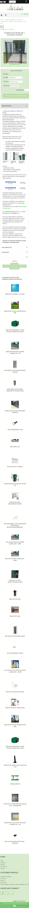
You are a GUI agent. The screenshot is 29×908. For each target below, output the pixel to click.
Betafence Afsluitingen (10, 19)
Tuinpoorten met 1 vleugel (6, 21)
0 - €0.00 (24, 14)
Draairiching (6, 85)
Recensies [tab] (5, 252)
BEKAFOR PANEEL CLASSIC (15, 294)
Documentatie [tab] (7, 247)
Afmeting (5, 77)
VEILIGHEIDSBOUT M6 (15, 429)
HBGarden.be (22, 901)
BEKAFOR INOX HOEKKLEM (15, 708)
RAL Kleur (6, 81)
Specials (3, 864)
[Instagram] (11, 893)
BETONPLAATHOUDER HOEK (15, 636)
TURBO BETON (15, 784)
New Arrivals (4, 866)
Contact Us (3, 878)
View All (2, 868)
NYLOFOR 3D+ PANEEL (15, 466)
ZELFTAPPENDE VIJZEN (15, 653)
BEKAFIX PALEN (15, 599)
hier (26, 903)
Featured (3, 862)
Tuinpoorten (19, 19)
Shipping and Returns (6, 876)
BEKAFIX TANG (15, 616)
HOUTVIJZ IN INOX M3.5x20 (15, 692)
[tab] (14, 256)
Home (1, 19)
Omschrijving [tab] (6, 106)
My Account (4, 882)
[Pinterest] (7, 893)
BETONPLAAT (15, 446)
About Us (3, 880)
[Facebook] (2, 893)
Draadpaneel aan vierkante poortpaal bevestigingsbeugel (15, 525)
